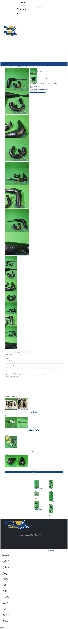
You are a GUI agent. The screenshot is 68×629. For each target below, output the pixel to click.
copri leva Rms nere (37, 496)
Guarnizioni (5, 586)
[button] (23, 2)
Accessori (24, 63)
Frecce (4, 583)
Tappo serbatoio (8, 611)
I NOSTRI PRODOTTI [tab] (50, 550)
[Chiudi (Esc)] (3, 627)
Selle (35, 468)
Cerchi (6, 607)
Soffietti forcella (6, 619)
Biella (4, 556)
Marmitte (43, 89)
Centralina (6, 599)
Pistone (4, 603)
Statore (4, 620)
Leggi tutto (34, 472)
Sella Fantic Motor (34, 469)
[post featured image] (16, 404)
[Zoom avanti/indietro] (0, 627)
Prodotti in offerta (32, 63)
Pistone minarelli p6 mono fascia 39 (34, 449)
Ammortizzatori (6, 555)
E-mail (44, 92)
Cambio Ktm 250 (34, 412)
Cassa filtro (5, 565)
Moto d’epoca (12, 63)
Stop (4, 615)
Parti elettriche (5, 596)
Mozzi (6, 608)
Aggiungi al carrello (33, 90)
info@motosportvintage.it (29, 540)
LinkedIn (38, 92)
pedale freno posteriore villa (39, 488)
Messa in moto (7, 589)
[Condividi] (2, 627)
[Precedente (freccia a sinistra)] (0, 628)
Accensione (7, 597)
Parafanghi (5, 595)
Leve (4, 587)
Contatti (39, 63)
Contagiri (4, 575)
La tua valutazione (9, 376)
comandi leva (5, 572)
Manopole (5, 590)
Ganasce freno (5, 584)
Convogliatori (5, 577)
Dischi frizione (7, 560)
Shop (7, 63)
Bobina (6, 598)
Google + (41, 92)
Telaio (4, 616)
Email (7, 390)
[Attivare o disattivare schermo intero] (1, 627)
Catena (4, 566)
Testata (4, 617)
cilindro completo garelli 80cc (54, 513)
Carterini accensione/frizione (8, 563)
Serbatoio (5, 610)
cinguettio (35, 92)
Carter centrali (5, 562)
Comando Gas (5, 573)
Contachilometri (6, 574)
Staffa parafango (35, 429)
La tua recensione (9, 386)
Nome (7, 388)
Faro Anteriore (5, 579)
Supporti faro (5, 621)
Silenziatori (5, 613)
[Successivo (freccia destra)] (1, 628)
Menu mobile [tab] (16, 550)
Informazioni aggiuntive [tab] (17, 352)
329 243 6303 (31, 538)
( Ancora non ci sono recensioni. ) (35, 86)
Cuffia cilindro (7, 569)
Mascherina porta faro (7, 592)
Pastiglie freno (5, 601)
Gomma (4, 585)
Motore (4, 593)
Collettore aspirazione (7, 571)
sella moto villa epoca (38, 509)
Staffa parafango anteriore (34, 430)
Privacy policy (17, 547)
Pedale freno (5, 602)
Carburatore (5, 561)
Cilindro (4, 568)
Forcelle (4, 581)
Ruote (4, 605)
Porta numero (5, 604)
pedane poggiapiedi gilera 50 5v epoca (55, 501)
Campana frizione (6, 559)
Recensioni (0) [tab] (25, 352)
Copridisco (5, 578)
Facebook (31, 92)
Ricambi (18, 63)
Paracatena (7, 567)
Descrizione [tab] (9, 352)
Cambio (33, 411)
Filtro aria (4, 580)
